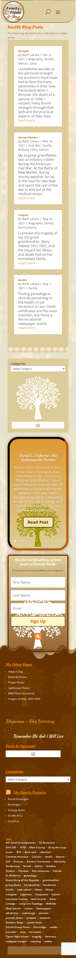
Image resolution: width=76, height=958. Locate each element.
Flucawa (23, 871)
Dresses (18, 861)
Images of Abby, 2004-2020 (24, 699)
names (28, 908)
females (51, 866)
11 (48, 540)
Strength (23, 51)
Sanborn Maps (14, 922)
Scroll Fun (13, 821)
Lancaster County (16, 899)
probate (31, 918)
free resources (40, 871)
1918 (23, 847)
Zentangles (14, 804)
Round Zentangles (18, 799)
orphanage (28, 913)
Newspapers (43, 908)
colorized (45, 852)
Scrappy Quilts (16, 810)
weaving (36, 941)
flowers (10, 871)
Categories (18, 364)
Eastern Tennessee (38, 861)
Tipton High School (17, 936)
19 (41, 545)
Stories (44, 150)
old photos (12, 913)
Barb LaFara (30, 55)
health (10, 889)
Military (23, 150)
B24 (18, 852)
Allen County (37, 847)
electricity (60, 861)
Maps (56, 472)
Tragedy (23, 215)
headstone (49, 885)
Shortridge (39, 927)
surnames (35, 932)
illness (49, 889)
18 (38, 545)
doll (8, 861)
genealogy (30, 875)
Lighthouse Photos (19, 688)
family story (13, 866)
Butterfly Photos (17, 677)
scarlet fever (34, 922)
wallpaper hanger (16, 941)
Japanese (26, 894)
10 (44, 540)
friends (57, 871)
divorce (60, 856)
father (39, 866)
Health (22, 280)
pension (44, 913)
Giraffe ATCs (15, 815)
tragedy (36, 936)
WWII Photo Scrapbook (21, 693)
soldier (54, 927)
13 (55, 540)
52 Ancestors (47, 842)
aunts (9, 852)
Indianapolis (44, 472)
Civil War (34, 145)
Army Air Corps (57, 847)
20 (45, 545)
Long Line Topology (30, 903)
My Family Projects (30, 793)
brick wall (30, 852)
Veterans (50, 936)
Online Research (25, 476)
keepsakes (41, 894)
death (48, 856)
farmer (27, 866)
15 (62, 540)
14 (58, 540)
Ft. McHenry (13, 875)
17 (34, 545)
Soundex (11, 932)
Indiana (30, 472)
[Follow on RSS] (38, 636)
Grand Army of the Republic (22, 880)
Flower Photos (16, 682)
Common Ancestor (17, 856)
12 (51, 540)
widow (48, 941)
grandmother (51, 880)
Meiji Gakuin (13, 908)
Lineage (10, 903)
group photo (13, 885)
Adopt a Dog (15, 671)
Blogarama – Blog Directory (30, 721)
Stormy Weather (28, 138)
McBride (51, 903)
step (22, 932)
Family (48, 59)
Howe (38, 889)
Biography (35, 59)
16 (31, 545)
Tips (39, 476)
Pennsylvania (27, 227)
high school (24, 889)
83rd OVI (11, 847)
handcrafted (31, 885)
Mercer (23, 63)
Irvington (11, 894)
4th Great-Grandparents (20, 842)
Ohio (33, 63)
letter (53, 899)
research (44, 918)
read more (26, 120)
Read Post (38, 522)
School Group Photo (18, 927)
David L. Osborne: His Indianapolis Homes (38, 458)
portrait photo (14, 918)
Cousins (37, 856)
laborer (56, 894)
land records (38, 899)
